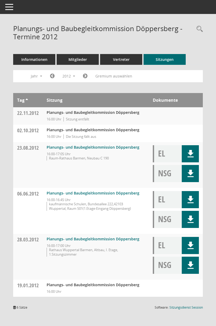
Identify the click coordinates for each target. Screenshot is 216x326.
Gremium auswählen (113, 76)
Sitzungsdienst (186, 307)
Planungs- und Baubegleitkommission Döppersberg (93, 147)
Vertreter (121, 59)
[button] (190, 153)
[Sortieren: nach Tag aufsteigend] (27, 100)
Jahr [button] (35, 76)
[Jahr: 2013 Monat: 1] (85, 76)
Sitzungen (165, 59)
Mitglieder (77, 59)
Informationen (34, 59)
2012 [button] (67, 76)
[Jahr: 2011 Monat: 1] (52, 76)
